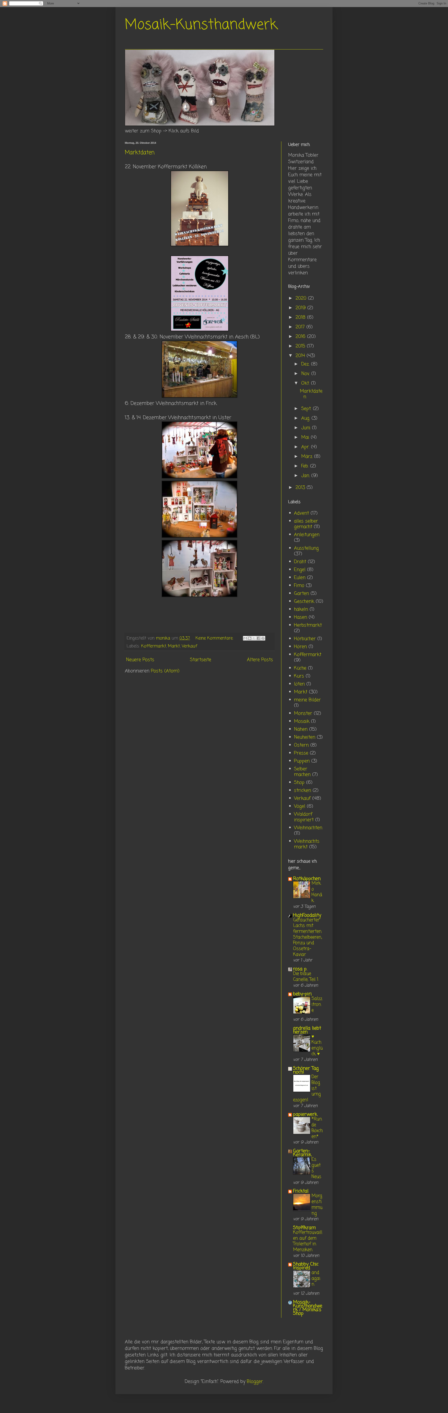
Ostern (301, 745)
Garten (301, 593)
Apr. (306, 447)
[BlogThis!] (249, 638)
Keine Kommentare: (215, 638)
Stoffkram (304, 1227)
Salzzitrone (317, 1004)
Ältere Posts (260, 659)
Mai (306, 437)
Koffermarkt (153, 646)
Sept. (307, 408)
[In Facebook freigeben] (258, 638)
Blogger (255, 1381)
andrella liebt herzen (307, 1030)
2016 (301, 336)
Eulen (299, 577)
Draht (300, 561)
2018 (301, 317)
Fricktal (300, 1191)
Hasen (300, 617)
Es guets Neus (316, 1168)
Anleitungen (306, 534)
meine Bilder (307, 700)
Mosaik (301, 721)
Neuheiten (304, 737)
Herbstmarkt (308, 625)
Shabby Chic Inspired (305, 1266)
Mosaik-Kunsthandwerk (201, 25)
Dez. (306, 364)
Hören (300, 646)
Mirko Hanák (317, 892)
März (307, 456)
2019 (301, 308)
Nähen (301, 729)
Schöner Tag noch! (306, 1070)
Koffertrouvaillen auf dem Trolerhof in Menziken (307, 1241)
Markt (174, 646)
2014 (301, 355)
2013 (301, 487)
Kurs (299, 676)
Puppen (302, 761)
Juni (306, 427)
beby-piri (302, 994)
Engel (299, 569)
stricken (302, 790)
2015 (301, 346)
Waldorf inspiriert (304, 817)
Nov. (306, 373)
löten (299, 684)
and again (316, 1278)
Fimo (299, 585)
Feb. (305, 466)
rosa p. (300, 969)
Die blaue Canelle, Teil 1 (305, 976)
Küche (300, 668)
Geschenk (304, 601)
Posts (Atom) (165, 671)
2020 (302, 298)
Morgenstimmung (317, 1204)
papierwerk (305, 1114)
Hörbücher (305, 638)
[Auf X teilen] (254, 638)
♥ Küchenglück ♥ (317, 1045)
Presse (301, 753)
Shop (299, 782)
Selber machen (302, 771)
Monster (303, 713)
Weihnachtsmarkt (306, 844)
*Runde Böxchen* (317, 1128)
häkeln (301, 609)
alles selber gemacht (306, 524)
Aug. (306, 418)
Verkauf (189, 646)
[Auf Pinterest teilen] (263, 638)
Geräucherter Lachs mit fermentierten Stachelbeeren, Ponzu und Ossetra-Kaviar (307, 937)
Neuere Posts (140, 659)
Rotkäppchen (307, 878)
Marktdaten (139, 152)
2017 (301, 327)
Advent (301, 513)
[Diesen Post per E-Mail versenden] (245, 638)
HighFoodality (307, 915)
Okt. (306, 383)
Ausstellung (306, 548)
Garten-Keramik (302, 1152)
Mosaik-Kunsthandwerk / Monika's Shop (307, 1308)
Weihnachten (308, 827)
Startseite (200, 659)
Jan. (306, 475)
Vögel (299, 806)
